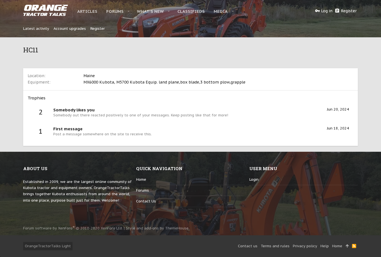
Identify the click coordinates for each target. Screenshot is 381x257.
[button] (129, 11)
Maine (89, 75)
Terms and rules (275, 246)
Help (324, 246)
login (254, 179)
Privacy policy (305, 246)
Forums (142, 190)
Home (141, 179)
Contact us (146, 201)
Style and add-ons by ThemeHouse (157, 228)
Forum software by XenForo (73, 228)
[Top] (347, 246)
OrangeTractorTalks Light (48, 246)
